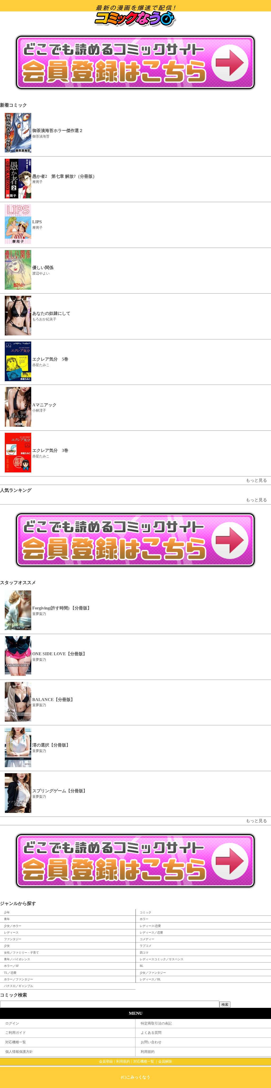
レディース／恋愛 (151, 932)
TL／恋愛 (10, 972)
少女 (7, 945)
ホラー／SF (11, 965)
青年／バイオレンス (17, 959)
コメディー (147, 939)
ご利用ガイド (15, 1033)
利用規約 (148, 1052)
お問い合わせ (151, 1042)
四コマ (144, 952)
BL (141, 965)
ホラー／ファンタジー (18, 979)
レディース (11, 932)
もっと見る (256, 480)
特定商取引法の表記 (156, 1023)
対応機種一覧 (15, 1042)
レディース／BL (150, 979)
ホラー (144, 919)
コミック (145, 912)
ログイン (12, 1023)
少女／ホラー (12, 925)
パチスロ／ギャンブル (18, 985)
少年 (7, 912)
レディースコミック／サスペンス (161, 959)
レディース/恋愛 (150, 925)
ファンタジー (12, 939)
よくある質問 (151, 1033)
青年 (7, 919)
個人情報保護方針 (19, 1052)
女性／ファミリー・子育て (21, 952)
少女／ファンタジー (153, 972)
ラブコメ (145, 945)
